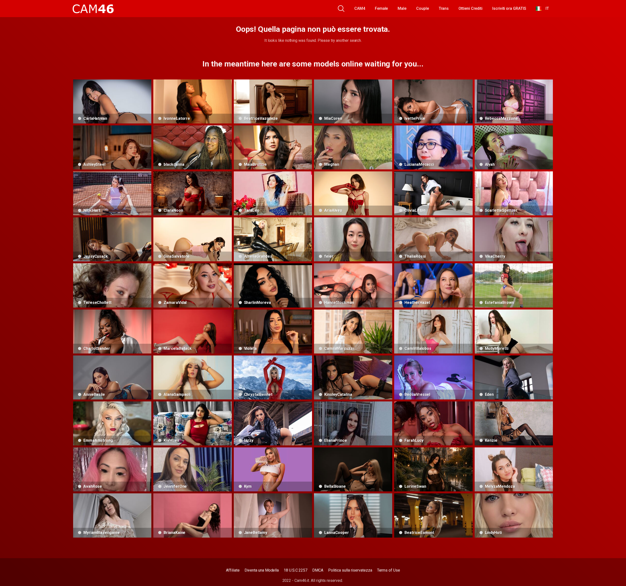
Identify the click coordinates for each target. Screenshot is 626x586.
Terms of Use (388, 570)
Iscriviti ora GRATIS (509, 8)
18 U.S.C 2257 (295, 570)
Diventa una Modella (262, 570)
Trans (444, 8)
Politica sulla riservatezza (350, 570)
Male (402, 8)
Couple (422, 8)
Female (381, 8)
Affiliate (232, 570)
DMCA (317, 570)
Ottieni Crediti (470, 8)
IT (545, 8)
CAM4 (359, 8)
